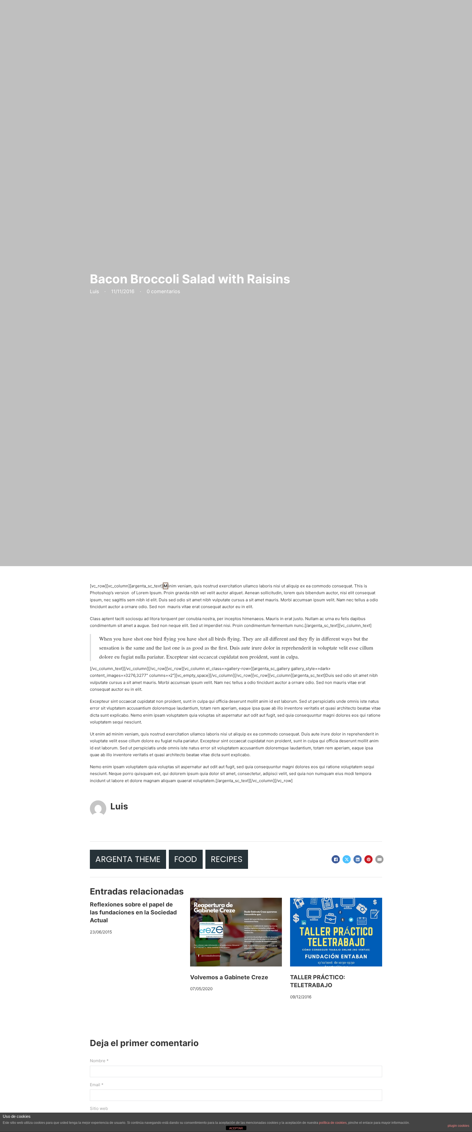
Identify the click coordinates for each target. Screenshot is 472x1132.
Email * (97, 1084)
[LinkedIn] (357, 859)
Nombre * (99, 1060)
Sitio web (99, 1108)
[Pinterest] (368, 859)
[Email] (379, 859)
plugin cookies (458, 1126)
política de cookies (333, 1123)
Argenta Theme (128, 859)
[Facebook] (336, 859)
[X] (347, 859)
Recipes (227, 859)
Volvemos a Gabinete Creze (229, 977)
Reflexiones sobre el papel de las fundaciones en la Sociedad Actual (133, 912)
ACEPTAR (236, 1128)
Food (185, 859)
